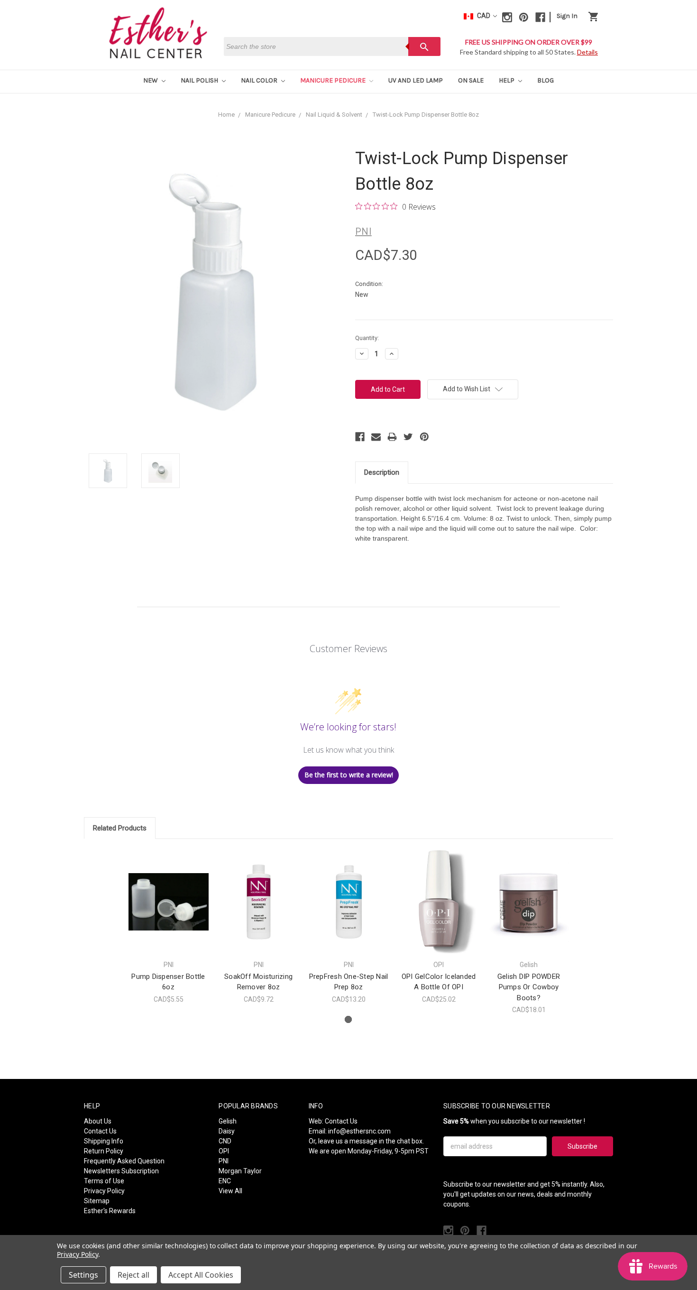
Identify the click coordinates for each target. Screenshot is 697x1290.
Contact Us (100, 1131)
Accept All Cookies (200, 1275)
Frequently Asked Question (124, 1161)
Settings (83, 1275)
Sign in (567, 16)
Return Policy (103, 1151)
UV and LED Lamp (415, 80)
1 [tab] (348, 1019)
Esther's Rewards (110, 1211)
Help (507, 80)
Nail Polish (200, 80)
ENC (225, 1181)
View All (230, 1191)
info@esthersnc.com (359, 1131)
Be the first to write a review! (348, 774)
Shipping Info (103, 1141)
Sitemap (97, 1201)
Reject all (133, 1275)
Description (381, 472)
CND (225, 1141)
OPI (224, 1151)
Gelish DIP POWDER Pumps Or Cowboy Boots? (528, 987)
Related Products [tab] (120, 828)
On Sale (471, 80)
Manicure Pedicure (333, 80)
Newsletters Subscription (121, 1171)
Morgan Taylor (240, 1171)
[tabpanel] (168, 926)
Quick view (168, 893)
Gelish (228, 1121)
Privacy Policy (104, 1191)
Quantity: (367, 337)
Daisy (227, 1131)
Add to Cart (168, 909)
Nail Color (260, 80)
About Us (97, 1121)
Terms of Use (104, 1181)
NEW (151, 80)
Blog (545, 80)
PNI (224, 1161)
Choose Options (258, 909)
